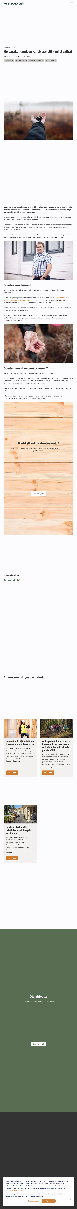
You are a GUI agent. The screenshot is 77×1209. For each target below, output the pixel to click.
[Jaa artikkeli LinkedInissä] (9, 580)
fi (67, 4)
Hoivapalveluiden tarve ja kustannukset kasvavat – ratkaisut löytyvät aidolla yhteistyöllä (56, 746)
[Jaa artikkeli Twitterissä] (14, 580)
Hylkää (64, 1201)
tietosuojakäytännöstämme (14, 1190)
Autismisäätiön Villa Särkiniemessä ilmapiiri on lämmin (19, 830)
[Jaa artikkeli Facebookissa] (5, 580)
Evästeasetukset (33, 1201)
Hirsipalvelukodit (51, 60)
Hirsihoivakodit (9, 60)
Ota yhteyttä (38, 493)
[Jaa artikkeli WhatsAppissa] (18, 580)
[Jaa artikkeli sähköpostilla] (23, 580)
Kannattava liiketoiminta (36, 60)
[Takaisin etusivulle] (14, 4)
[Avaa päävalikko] (71, 3)
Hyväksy (48, 1201)
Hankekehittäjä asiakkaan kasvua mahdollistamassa (20, 743)
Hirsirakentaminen (21, 60)
